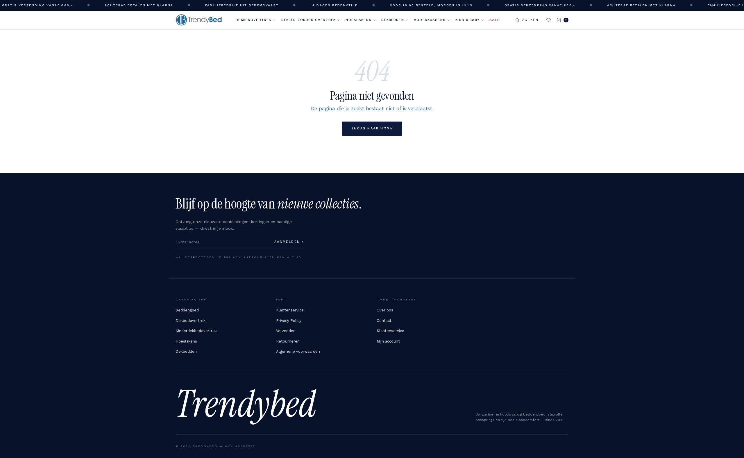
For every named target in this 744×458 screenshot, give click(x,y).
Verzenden (286, 331)
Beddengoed (187, 310)
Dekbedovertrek (253, 20)
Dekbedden (392, 20)
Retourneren (288, 341)
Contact (384, 320)
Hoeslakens (358, 20)
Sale (494, 20)
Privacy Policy (288, 320)
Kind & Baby (467, 20)
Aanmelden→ (289, 242)
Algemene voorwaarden (298, 351)
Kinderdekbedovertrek (196, 331)
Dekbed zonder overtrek (308, 20)
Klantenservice (290, 310)
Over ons (385, 310)
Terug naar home (372, 128)
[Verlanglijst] (548, 20)
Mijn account (388, 341)
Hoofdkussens (430, 20)
